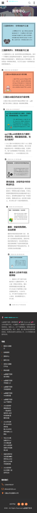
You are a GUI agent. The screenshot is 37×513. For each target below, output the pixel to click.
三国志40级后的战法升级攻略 (16, 97)
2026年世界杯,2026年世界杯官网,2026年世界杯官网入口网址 (8, 428)
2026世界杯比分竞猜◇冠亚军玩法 (8, 470)
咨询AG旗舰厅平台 (7, 365)
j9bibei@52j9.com (10, 489)
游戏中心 (6, 356)
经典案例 (6, 352)
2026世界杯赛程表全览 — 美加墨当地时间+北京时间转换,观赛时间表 (8, 412)
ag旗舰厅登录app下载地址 (8, 401)
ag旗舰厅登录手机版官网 (8, 388)
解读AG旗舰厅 (7, 347)
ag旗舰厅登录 (27, 508)
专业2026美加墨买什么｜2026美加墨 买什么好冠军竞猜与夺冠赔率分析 (8, 444)
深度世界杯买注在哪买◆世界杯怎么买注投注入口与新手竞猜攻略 (8, 459)
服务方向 (6, 360)
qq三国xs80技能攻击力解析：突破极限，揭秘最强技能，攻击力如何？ (18, 137)
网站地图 (6, 370)
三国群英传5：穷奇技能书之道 (15, 50)
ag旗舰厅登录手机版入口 (8, 382)
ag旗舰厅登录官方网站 (8, 375)
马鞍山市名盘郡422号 (12, 493)
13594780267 (9, 485)
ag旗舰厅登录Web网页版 (8, 394)
